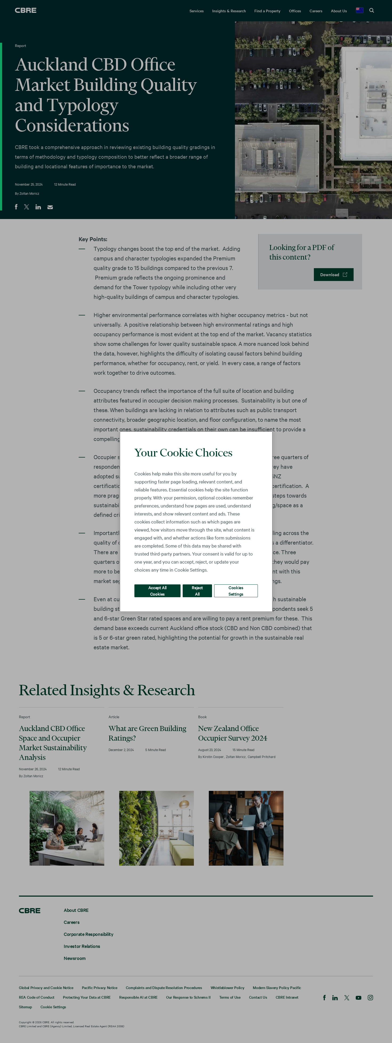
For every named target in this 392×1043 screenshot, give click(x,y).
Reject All (197, 590)
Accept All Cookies (157, 590)
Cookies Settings (236, 590)
